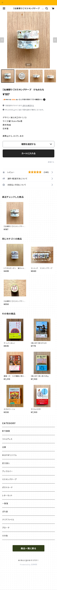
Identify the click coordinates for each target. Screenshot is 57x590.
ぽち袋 (5, 511)
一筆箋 (5, 503)
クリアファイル (8, 519)
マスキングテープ (9, 479)
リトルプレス (7, 439)
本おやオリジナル (9, 455)
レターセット (7, 495)
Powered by (25, 565)
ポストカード (7, 487)
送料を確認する (28, 106)
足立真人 (6, 463)
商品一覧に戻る (28, 548)
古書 (4, 447)
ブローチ (6, 527)
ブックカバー (7, 471)
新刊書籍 (6, 431)
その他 (5, 536)
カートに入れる (29, 153)
